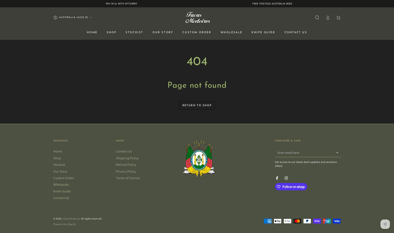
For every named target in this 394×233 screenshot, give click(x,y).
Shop (57, 158)
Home (57, 151)
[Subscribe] (338, 152)
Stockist (59, 165)
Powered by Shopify (64, 224)
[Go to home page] (197, 17)
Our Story (60, 171)
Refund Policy (126, 165)
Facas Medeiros (71, 218)
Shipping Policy (127, 158)
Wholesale (61, 184)
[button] (317, 17)
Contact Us (61, 198)
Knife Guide (62, 191)
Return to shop (197, 105)
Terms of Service (128, 178)
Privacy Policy (126, 171)
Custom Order (63, 178)
